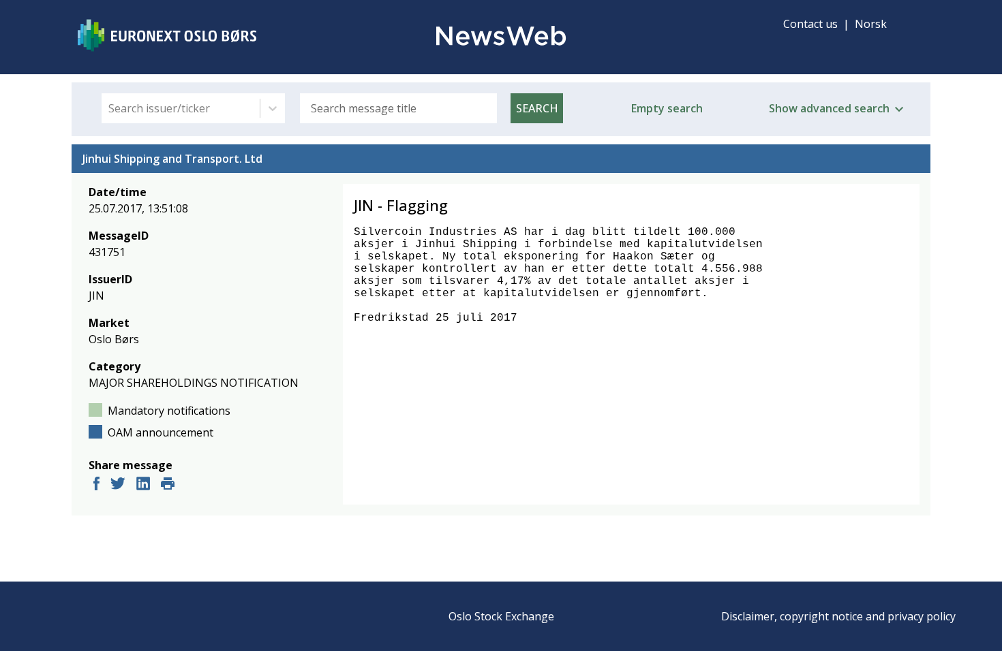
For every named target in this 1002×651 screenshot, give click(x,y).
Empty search (667, 108)
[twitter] (118, 485)
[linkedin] (143, 485)
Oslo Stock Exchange (501, 616)
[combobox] (109, 108)
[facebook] (96, 485)
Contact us (810, 23)
